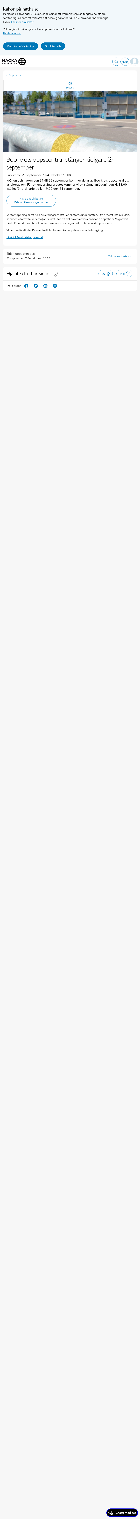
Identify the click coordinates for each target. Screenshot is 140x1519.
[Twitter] (36, 285)
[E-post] (55, 285)
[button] (116, 62)
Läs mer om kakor (22, 22)
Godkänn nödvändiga (20, 46)
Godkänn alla (53, 46)
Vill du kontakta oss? (121, 256)
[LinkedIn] (45, 285)
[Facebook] (26, 285)
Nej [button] (122, 273)
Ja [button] (103, 273)
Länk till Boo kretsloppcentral (24, 237)
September (16, 75)
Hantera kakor (12, 33)
